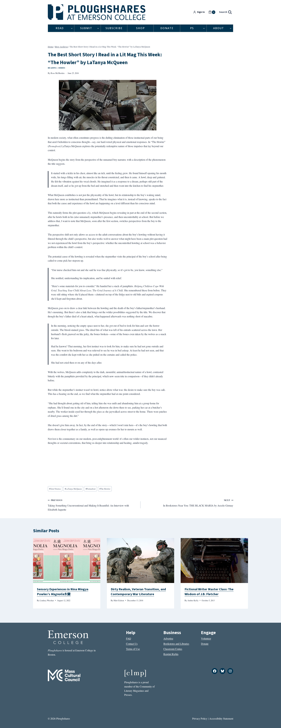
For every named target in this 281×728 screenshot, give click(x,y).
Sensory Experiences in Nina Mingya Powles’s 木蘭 (62, 591)
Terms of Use (133, 649)
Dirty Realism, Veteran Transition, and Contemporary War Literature (138, 591)
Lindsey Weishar (47, 600)
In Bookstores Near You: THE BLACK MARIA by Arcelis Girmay (198, 503)
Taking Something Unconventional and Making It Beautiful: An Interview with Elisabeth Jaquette (88, 505)
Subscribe (114, 28)
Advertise (168, 638)
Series (61, 67)
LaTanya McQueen (73, 488)
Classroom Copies (172, 649)
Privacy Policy (199, 718)
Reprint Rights (170, 654)
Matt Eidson (119, 600)
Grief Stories (55, 488)
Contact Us (132, 643)
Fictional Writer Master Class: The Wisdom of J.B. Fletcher (209, 591)
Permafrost (91, 488)
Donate (166, 28)
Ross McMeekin (57, 73)
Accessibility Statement (221, 718)
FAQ (128, 638)
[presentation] (66, 560)
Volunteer (206, 638)
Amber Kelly (192, 600)
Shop (140, 28)
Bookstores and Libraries (176, 643)
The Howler (104, 488)
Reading (52, 67)
